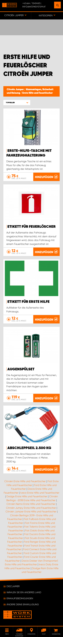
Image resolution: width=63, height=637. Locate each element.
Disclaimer (13, 586)
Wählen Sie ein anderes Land (24, 592)
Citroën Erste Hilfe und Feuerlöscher (25, 481)
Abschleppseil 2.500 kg (29, 448)
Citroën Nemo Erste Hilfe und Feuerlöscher (31, 504)
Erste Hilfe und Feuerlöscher (37, 93)
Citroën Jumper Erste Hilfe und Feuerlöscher (31, 511)
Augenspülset (20, 369)
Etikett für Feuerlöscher (31, 227)
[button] (16, 102)
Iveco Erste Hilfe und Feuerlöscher (39, 492)
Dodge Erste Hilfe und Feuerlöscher (26, 496)
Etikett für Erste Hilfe (28, 302)
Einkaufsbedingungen (20, 598)
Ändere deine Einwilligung (23, 604)
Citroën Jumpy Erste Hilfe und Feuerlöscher (31, 507)
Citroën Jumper (15, 89)
